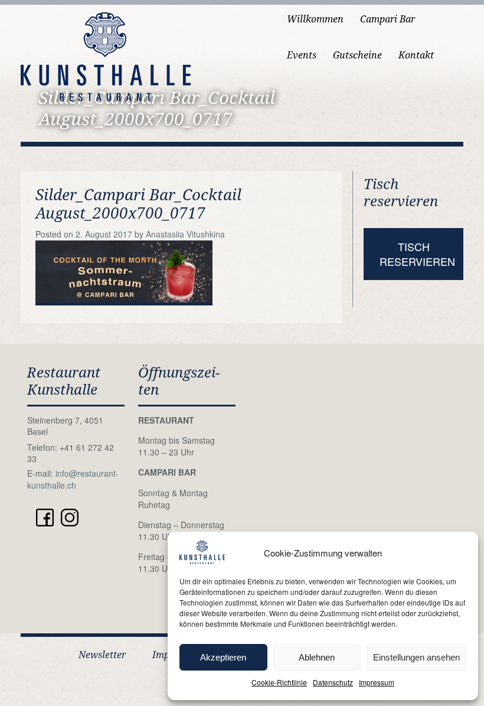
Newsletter (102, 655)
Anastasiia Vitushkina (185, 234)
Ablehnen (317, 657)
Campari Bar (387, 19)
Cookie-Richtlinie (279, 682)
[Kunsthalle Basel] (106, 55)
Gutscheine (357, 55)
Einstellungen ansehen (416, 657)
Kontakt (416, 55)
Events (301, 55)
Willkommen (315, 19)
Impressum (376, 682)
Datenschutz (333, 682)
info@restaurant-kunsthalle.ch (73, 479)
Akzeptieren (223, 657)
